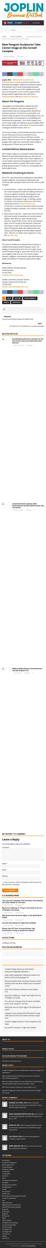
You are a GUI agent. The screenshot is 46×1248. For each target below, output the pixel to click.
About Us (6, 1039)
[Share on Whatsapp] (35, 74)
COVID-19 (5, 1176)
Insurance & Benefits (9, 1198)
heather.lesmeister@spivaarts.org (15, 287)
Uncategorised (7, 1229)
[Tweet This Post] (9, 74)
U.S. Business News (10, 895)
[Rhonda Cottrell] (4, 1106)
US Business (6, 1234)
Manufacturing (7, 1203)
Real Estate (5, 1211)
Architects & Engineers (9, 1163)
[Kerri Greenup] (4, 1149)
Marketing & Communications (11, 1205)
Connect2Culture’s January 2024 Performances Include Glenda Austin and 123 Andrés (28, 506)
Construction (6, 1174)
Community (5, 1171)
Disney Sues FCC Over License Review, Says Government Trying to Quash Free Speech (18, 929)
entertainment (30, 298)
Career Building (7, 1167)
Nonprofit (5, 1209)
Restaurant (5, 1216)
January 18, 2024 (18, 510)
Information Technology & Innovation (14, 1196)
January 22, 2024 (9, 57)
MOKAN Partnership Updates (11, 1207)
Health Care (6, 1194)
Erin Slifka (20, 57)
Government (6, 1192)
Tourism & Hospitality (9, 1225)
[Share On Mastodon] (41, 74)
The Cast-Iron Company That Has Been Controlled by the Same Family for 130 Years (22, 901)
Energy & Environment (9, 1185)
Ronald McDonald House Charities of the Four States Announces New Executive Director (27, 341)
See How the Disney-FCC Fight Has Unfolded (19, 923)
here (28, 128)
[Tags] (23, 962)
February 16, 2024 (19, 345)
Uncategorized (7, 1231)
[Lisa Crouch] (4, 1139)
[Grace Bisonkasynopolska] (4, 1117)
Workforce (5, 1238)
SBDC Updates (7, 1220)
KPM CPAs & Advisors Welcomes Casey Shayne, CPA (19, 1087)
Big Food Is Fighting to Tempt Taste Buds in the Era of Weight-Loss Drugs (22, 909)
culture (18, 298)
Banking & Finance (8, 1165)
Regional (5, 1214)
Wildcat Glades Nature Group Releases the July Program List (27, 669)
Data (3, 1178)
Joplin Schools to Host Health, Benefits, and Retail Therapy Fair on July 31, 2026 (26, 1116)
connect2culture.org (26, 204)
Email (4, 870)
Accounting (5, 1160)
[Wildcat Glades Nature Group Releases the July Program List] (6, 748)
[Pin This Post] (20, 74)
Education (5, 1183)
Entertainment (6, 1187)
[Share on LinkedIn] (15, 74)
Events (4, 1189)
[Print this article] (30, 74)
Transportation (7, 1227)
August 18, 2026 (8, 905)
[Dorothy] (4, 1128)
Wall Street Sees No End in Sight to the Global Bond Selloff (22, 916)
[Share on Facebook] (4, 74)
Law (3, 1200)
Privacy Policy (8, 1049)
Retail (4, 1218)
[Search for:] (23, 30)
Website (5, 876)
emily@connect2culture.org (12, 275)
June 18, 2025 (17, 673)
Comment (5, 847)
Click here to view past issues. (12, 1061)
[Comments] (37, 962)
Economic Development (9, 1180)
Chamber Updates (8, 1169)
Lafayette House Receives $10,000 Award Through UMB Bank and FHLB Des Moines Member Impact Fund (22, 1015)
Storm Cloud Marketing (28, 1246)
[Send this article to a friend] (25, 74)
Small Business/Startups (10, 1223)
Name (4, 864)
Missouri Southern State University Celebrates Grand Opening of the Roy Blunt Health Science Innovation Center (23, 983)
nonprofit (17, 302)
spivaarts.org (12, 235)
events (6, 302)
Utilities (4, 1236)
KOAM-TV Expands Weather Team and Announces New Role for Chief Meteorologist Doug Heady (25, 1105)
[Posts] (9, 962)
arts (9, 298)
